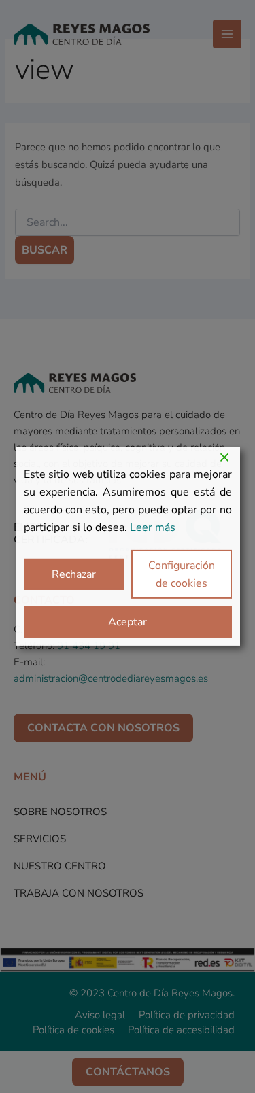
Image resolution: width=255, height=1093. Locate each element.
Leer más (152, 527)
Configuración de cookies (181, 574)
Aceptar (127, 621)
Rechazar (74, 574)
